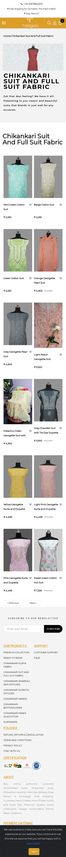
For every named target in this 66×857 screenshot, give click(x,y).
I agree (33, 851)
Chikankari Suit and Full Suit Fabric (16, 674)
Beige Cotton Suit (44, 204)
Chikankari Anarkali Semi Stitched (17, 683)
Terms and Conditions (17, 740)
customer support (46, 652)
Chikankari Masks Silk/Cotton (15, 715)
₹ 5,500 (38, 367)
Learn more (33, 843)
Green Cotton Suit (14, 278)
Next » (33, 602)
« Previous (13, 602)
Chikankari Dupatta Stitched (16, 692)
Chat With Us (12, 751)
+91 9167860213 (33, 4)
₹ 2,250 (7, 217)
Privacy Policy (13, 745)
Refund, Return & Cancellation (23, 734)
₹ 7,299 (43, 590)
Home (7, 36)
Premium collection (16, 652)
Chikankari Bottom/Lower (13, 706)
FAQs (37, 658)
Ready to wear (13, 658)
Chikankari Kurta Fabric (15, 665)
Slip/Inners (10, 722)
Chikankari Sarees (15, 699)
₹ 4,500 (43, 290)
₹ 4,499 (8, 517)
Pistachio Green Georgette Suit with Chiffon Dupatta (15, 435)
